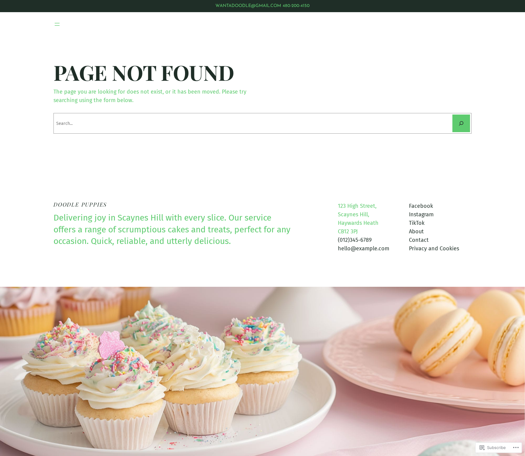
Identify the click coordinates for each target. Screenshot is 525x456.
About (416, 231)
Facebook (421, 206)
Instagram (421, 214)
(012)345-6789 (355, 240)
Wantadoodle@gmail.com (248, 6)
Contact (419, 240)
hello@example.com (363, 248)
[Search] (461, 123)
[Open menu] (57, 24)
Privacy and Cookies (434, 248)
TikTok (416, 223)
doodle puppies (80, 204)
